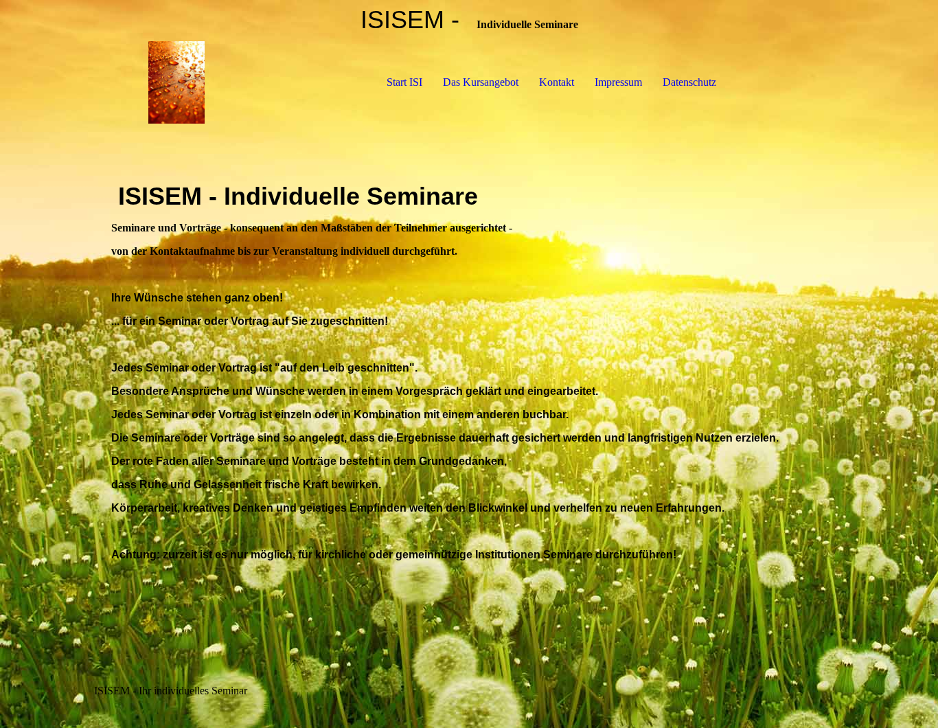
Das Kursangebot (480, 82)
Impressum (618, 82)
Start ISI (404, 82)
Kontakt (556, 82)
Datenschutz (689, 82)
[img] (176, 82)
